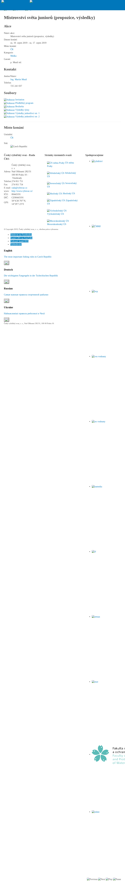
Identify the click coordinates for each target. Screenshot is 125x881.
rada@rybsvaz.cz (19, 188)
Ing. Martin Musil (18, 79)
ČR (11, 49)
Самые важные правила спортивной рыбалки (26, 294)
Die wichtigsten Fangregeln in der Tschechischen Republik (31, 275)
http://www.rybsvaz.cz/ (22, 191)
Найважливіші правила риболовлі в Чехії (24, 313)
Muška (13, 56)
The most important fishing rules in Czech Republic (28, 257)
